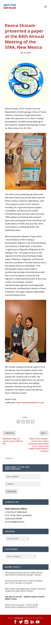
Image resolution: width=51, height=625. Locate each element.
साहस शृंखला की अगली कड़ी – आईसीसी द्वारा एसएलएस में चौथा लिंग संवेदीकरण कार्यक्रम (24, 598)
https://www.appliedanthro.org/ (30, 402)
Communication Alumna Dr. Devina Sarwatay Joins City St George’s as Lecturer (24, 582)
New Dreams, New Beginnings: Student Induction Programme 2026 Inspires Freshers (25, 590)
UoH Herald (18, 618)
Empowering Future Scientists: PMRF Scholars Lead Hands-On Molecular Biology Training (24, 573)
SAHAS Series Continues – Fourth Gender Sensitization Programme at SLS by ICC (21, 606)
